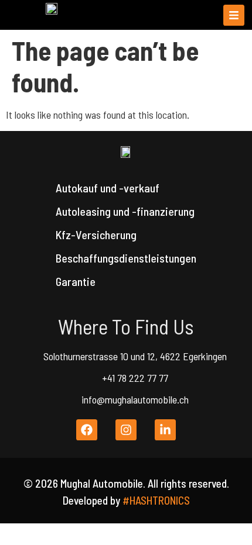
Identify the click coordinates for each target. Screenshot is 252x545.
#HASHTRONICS (156, 500)
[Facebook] (86, 429)
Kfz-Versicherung (96, 234)
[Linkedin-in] (165, 429)
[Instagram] (126, 429)
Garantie (76, 281)
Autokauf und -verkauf (107, 188)
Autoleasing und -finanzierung (125, 211)
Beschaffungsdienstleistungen (126, 258)
